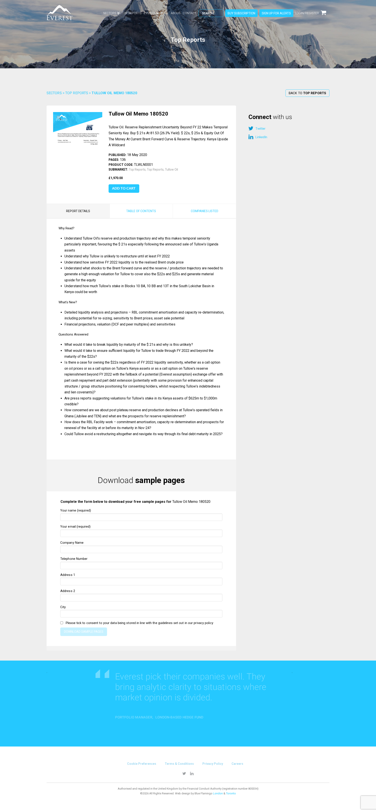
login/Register (307, 13)
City (63, 607)
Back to (307, 93)
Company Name (72, 543)
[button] (59, 118)
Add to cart (124, 188)
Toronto (231, 793)
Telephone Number (74, 559)
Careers (237, 763)
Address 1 (67, 575)
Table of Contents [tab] (141, 211)
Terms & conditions (179, 763)
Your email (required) (75, 526)
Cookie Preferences (141, 763)
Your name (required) (75, 510)
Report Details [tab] (78, 211)
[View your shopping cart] (325, 15)
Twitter (260, 129)
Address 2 (67, 591)
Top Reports (76, 93)
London (218, 793)
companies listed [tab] (204, 211)
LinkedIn (261, 137)
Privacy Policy (212, 763)
